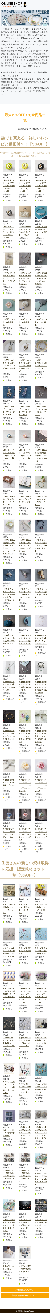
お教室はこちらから (24, 1290)
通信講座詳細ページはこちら (24, 1295)
